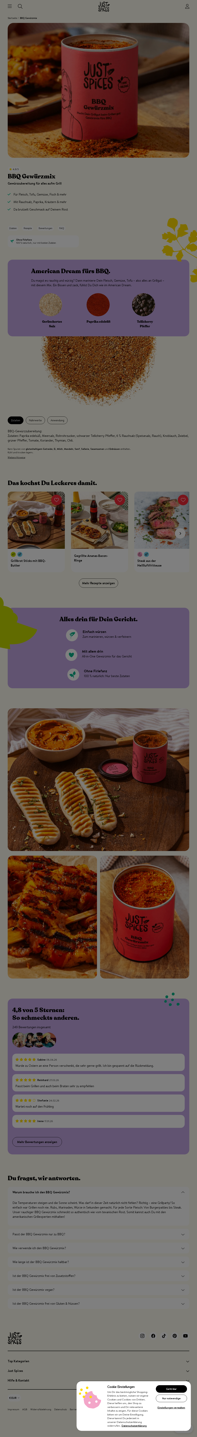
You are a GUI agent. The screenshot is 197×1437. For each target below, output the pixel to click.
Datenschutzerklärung (134, 1425)
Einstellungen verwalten (171, 1407)
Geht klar (171, 1389)
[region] (134, 1406)
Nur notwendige (171, 1398)
